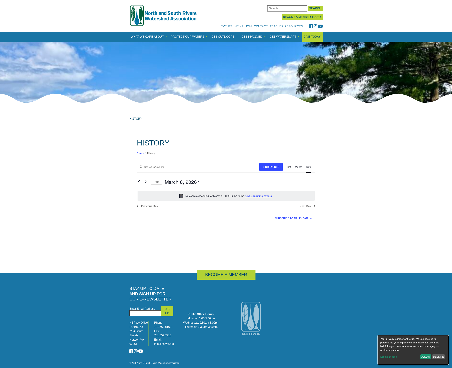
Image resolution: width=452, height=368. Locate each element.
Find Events (271, 167)
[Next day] (146, 182)
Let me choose (388, 356)
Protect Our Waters (187, 36)
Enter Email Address (142, 308)
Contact (261, 26)
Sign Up (167, 311)
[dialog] (413, 349)
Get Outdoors (223, 36)
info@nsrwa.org (164, 343)
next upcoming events (258, 196)
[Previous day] (139, 182)
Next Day (305, 206)
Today (156, 181)
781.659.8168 (162, 326)
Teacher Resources (286, 26)
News (239, 26)
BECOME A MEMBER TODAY (302, 16)
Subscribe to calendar (291, 218)
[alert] (226, 196)
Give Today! (312, 36)
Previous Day (149, 206)
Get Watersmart (283, 36)
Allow (425, 356)
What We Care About (147, 36)
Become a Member (226, 274)
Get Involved (252, 36)
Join (248, 26)
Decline (438, 356)
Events (227, 26)
